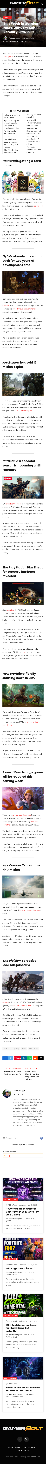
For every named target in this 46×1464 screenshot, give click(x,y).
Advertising (29, 1447)
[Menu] (4, 4)
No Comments (11, 42)
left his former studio (22, 1005)
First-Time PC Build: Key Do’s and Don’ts (12, 1072)
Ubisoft (5, 1002)
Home (10, 1447)
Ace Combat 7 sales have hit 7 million (33, 141)
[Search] (42, 4)
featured (7, 1049)
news (24, 1049)
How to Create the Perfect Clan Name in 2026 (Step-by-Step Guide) (23, 1211)
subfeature (33, 1049)
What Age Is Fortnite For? (20, 1268)
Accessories (10, 1378)
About (18, 1447)
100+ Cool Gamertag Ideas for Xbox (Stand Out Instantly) (21, 1328)
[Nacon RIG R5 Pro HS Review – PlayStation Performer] (23, 1368)
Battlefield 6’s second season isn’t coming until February (11, 143)
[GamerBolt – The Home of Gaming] (24, 4)
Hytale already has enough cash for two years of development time (12, 124)
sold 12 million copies (23, 410)
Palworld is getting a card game (12, 116)
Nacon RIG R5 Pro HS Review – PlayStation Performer (23, 1389)
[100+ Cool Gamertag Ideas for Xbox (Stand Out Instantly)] (23, 1305)
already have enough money (24, 309)
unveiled (10, 610)
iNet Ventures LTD (32, 1457)
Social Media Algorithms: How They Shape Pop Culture (32, 1075)
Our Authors (23, 1451)
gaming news (7, 56)
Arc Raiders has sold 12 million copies (10, 134)
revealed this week (13, 504)
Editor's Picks (10, 1199)
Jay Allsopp (15, 38)
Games (7, 18)
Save (18, 1058)
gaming (16, 1049)
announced (38, 206)
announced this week (22, 815)
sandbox (6, 305)
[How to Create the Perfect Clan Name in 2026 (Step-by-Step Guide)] (23, 1189)
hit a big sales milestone (30, 910)
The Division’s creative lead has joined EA (33, 150)
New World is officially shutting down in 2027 (33, 123)
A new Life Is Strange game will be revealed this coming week (33, 132)
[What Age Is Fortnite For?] (23, 1249)
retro (24, 652)
